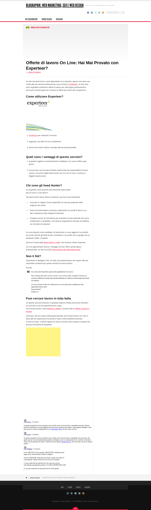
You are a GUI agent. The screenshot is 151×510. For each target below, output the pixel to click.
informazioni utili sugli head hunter (66, 250)
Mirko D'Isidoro (34, 72)
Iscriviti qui (33, 135)
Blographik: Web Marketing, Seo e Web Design (55, 5)
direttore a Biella (53, 309)
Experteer (73, 84)
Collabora (87, 487)
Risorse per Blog (47, 19)
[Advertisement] (75, 44)
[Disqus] (58, 388)
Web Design (59, 19)
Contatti (78, 487)
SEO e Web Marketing (31, 19)
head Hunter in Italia (52, 242)
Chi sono (70, 487)
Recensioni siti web (45, 27)
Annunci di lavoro (35, 27)
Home (27, 477)
